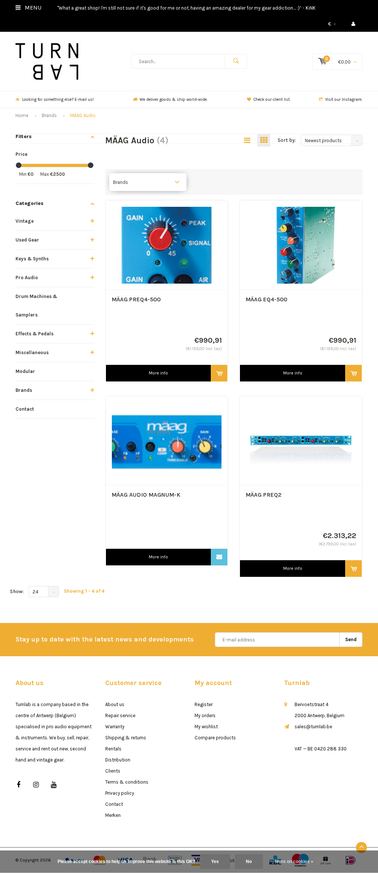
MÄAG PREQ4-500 (136, 299)
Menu (32, 7)
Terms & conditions (126, 782)
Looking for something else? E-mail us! (58, 99)
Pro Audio (27, 277)
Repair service (120, 715)
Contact (25, 409)
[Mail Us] (219, 557)
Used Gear (27, 240)
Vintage (25, 221)
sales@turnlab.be (313, 726)
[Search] (236, 61)
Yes (215, 861)
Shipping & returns (125, 737)
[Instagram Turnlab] (36, 785)
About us (114, 704)
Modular (25, 371)
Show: (17, 591)
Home (22, 115)
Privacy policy (119, 793)
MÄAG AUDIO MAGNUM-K (146, 494)
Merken (113, 815)
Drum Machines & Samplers (36, 306)
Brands (49, 115)
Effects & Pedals (35, 333)
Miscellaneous (32, 352)
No (249, 861)
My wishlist (206, 726)
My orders (205, 715)
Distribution (117, 760)
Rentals (113, 749)
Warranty (114, 726)
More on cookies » (294, 861)
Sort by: (287, 140)
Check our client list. (272, 99)
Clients (112, 771)
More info (158, 373)
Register (204, 704)
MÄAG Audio (83, 115)
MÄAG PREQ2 (263, 494)
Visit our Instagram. (343, 99)
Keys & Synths (32, 258)
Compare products (215, 737)
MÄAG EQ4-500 (266, 299)
